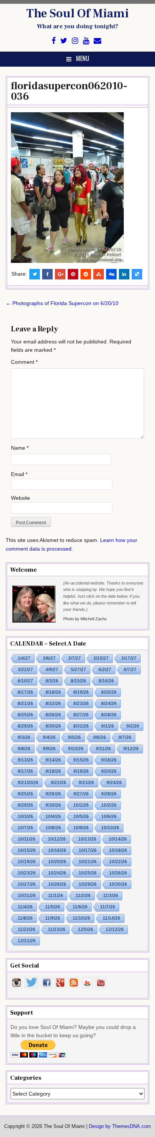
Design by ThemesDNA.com (120, 1126)
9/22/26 (58, 782)
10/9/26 (81, 827)
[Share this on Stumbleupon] (98, 274)
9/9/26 (49, 748)
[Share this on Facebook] (47, 274)
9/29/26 (25, 805)
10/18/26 (118, 850)
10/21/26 (88, 861)
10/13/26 (87, 839)
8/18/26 (53, 692)
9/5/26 (74, 737)
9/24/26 (114, 782)
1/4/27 (24, 658)
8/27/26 (81, 714)
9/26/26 (53, 794)
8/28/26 (109, 714)
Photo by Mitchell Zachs (85, 619)
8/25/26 (25, 714)
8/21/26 (25, 703)
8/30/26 (53, 726)
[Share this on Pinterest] (73, 274)
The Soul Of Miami (77, 14)
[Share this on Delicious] (137, 274)
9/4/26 (49, 737)
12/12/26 (115, 929)
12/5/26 (85, 929)
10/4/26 (53, 816)
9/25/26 (25, 794)
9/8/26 (24, 748)
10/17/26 (88, 850)
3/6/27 (49, 658)
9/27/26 (81, 794)
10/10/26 (110, 827)
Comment (24, 362)
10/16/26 (57, 850)
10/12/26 (57, 839)
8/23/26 (81, 703)
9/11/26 (103, 748)
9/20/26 (109, 771)
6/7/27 (130, 669)
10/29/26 (88, 884)
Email (19, 474)
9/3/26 (24, 737)
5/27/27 (78, 669)
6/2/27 (105, 669)
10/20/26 (57, 861)
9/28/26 (109, 794)
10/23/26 (27, 873)
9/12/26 (131, 748)
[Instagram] (75, 41)
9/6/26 (99, 737)
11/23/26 (56, 929)
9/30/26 (53, 805)
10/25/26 (88, 873)
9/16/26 (109, 760)
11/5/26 (52, 907)
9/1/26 (107, 726)
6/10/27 (25, 681)
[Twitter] (63, 41)
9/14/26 (53, 760)
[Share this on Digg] (111, 274)
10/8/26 (53, 827)
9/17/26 (25, 771)
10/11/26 (26, 839)
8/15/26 (78, 681)
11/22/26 (26, 929)
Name (20, 448)
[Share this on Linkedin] (124, 274)
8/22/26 (53, 703)
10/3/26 (25, 816)
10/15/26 (27, 850)
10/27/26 (27, 884)
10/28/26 (57, 884)
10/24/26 (57, 873)
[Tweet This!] (34, 274)
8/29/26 (25, 726)
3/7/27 (74, 658)
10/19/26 (27, 861)
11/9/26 (52, 918)
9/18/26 (53, 771)
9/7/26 (125, 737)
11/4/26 (25, 907)
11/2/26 (83, 895)
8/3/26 (52, 681)
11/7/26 (107, 907)
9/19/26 (81, 771)
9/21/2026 (28, 782)
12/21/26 (27, 940)
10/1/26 (81, 805)
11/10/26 (81, 918)
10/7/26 (25, 827)
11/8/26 (25, 918)
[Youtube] (86, 41)
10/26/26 (118, 873)
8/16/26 (106, 681)
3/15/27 (101, 658)
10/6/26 (109, 816)
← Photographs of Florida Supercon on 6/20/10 (62, 303)
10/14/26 (118, 839)
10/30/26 (118, 884)
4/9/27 (52, 669)
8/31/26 (81, 726)
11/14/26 (111, 918)
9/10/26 (76, 748)
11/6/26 (80, 907)
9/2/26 (132, 726)
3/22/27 (25, 669)
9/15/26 (81, 760)
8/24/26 (109, 703)
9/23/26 (86, 782)
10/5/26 (81, 816)
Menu (82, 58)
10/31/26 (27, 895)
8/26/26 (53, 714)
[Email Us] (97, 41)
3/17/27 (129, 658)
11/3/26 (110, 895)
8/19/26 (81, 692)
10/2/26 (109, 805)
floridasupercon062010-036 (69, 91)
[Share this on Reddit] (86, 274)
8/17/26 (25, 692)
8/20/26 (109, 692)
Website (20, 498)
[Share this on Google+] (60, 274)
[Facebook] (54, 41)
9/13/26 (25, 760)
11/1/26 (55, 895)
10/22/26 (118, 861)
